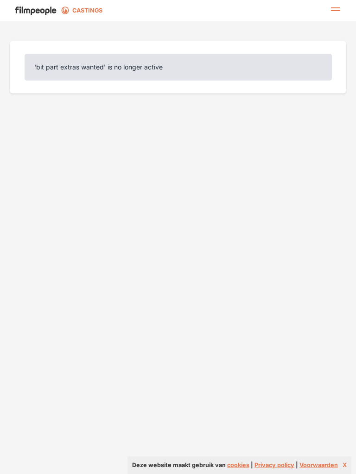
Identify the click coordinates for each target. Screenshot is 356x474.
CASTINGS (87, 10)
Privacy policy (274, 465)
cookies (238, 465)
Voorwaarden (318, 465)
